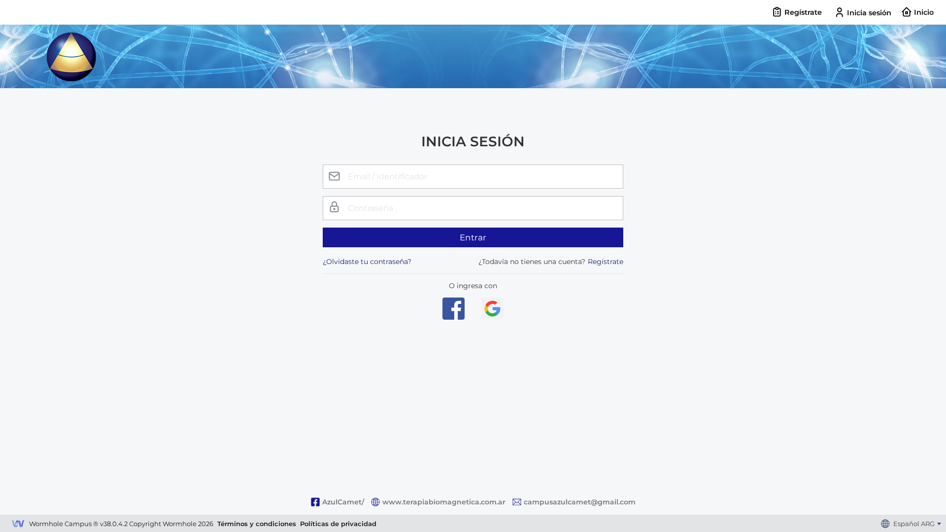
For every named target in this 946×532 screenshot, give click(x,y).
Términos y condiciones (256, 524)
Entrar (473, 237)
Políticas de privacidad (338, 524)
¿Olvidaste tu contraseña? (367, 261)
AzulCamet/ (343, 502)
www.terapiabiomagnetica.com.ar (444, 502)
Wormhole (18, 525)
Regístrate (605, 261)
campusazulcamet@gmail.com (580, 502)
